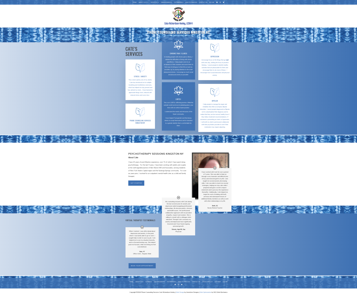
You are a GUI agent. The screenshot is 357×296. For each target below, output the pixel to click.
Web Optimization (205, 292)
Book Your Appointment (142, 265)
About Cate (143, 3)
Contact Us (203, 3)
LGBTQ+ (178, 99)
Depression (215, 56)
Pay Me (211, 3)
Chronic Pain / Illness (178, 53)
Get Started (136, 183)
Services (154, 3)
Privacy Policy (207, 282)
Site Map (218, 282)
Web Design (180, 292)
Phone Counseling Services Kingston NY (140, 121)
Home (135, 3)
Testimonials (178, 3)
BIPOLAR (215, 101)
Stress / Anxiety (140, 76)
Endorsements (166, 3)
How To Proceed (191, 3)
